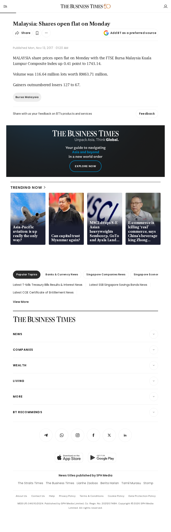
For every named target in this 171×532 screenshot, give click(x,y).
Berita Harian (110, 483)
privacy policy (67, 496)
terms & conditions (92, 496)
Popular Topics (26, 274)
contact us (38, 496)
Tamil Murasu (131, 483)
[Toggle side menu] (5, 6)
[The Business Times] (81, 6)
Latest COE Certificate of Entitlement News (43, 292)
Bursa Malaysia (27, 97)
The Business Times (60, 483)
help (52, 496)
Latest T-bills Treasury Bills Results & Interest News (47, 285)
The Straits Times (30, 483)
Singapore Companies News (105, 274)
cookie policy (116, 496)
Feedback (147, 114)
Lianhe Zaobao (87, 483)
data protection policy (142, 496)
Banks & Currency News (61, 274)
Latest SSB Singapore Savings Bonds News (118, 285)
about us (21, 496)
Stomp (148, 483)
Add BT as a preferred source (133, 33)
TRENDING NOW (26, 187)
